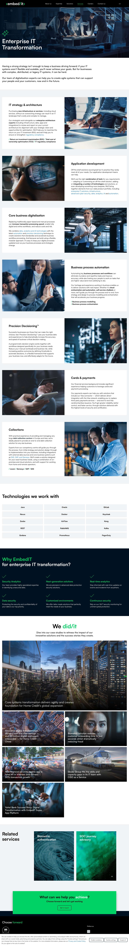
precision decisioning (34, 233)
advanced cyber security (80, 193)
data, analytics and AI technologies (33, 231)
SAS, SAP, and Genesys (20, 457)
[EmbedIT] (15, 3)
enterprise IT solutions (79, 191)
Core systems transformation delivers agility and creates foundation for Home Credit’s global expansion (39, 703)
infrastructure (94, 191)
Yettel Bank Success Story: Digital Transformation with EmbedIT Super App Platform (23, 810)
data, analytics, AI (98, 193)
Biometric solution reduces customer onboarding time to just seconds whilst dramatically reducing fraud (85, 737)
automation (113, 193)
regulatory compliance (35, 135)
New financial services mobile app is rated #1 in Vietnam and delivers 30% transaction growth (23, 774)
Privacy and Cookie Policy (76, 941)
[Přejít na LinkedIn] (88, 931)
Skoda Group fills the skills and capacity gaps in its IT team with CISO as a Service (84, 774)
